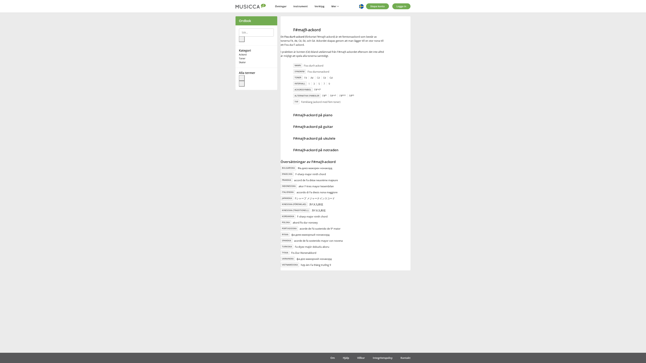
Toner (242, 58)
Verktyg (320, 6)
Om (332, 357)
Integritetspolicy (382, 357)
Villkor (361, 357)
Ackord (243, 54)
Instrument (300, 6)
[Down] (242, 84)
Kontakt (405, 357)
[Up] (242, 78)
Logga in (401, 6)
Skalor (242, 62)
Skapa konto (377, 6)
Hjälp (346, 357)
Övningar (280, 6)
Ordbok (245, 20)
